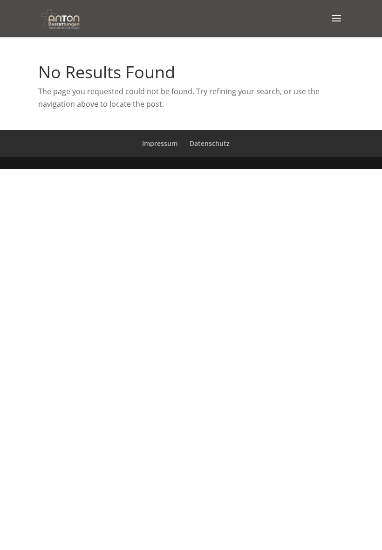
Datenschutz (210, 143)
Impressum (159, 143)
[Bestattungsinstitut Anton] (60, 18)
